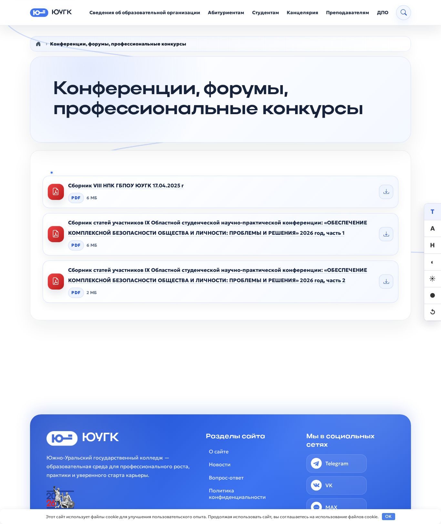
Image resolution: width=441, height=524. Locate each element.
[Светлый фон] (432, 279)
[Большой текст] (432, 228)
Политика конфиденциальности (237, 493)
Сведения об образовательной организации (144, 12)
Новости (220, 464)
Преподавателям (347, 12)
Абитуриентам (226, 12)
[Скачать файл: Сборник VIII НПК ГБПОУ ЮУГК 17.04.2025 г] (386, 192)
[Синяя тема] (432, 295)
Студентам (265, 12)
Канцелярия (302, 12)
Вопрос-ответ (226, 477)
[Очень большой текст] (432, 245)
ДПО (382, 12)
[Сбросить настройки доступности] (432, 312)
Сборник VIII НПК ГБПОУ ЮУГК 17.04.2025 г (126, 185)
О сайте (219, 451)
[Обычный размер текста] (432, 211)
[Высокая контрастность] (432, 262)
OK (388, 516)
